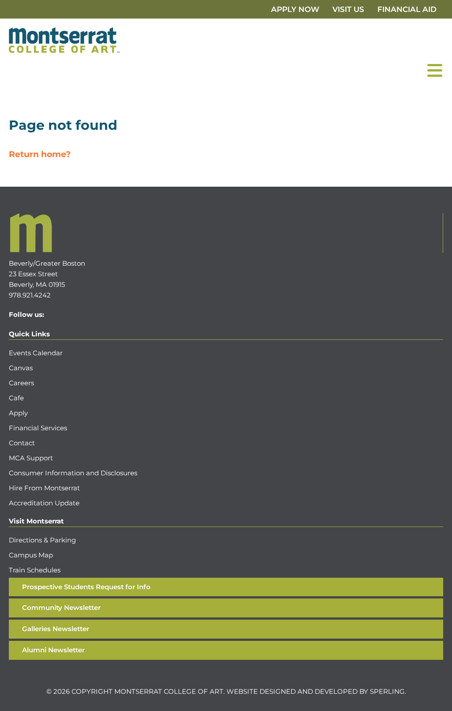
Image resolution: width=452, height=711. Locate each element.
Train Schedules (34, 570)
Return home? (40, 154)
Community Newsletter (61, 607)
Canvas (21, 368)
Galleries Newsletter (55, 628)
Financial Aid (407, 9)
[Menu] (434, 70)
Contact (22, 443)
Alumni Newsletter (53, 650)
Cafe (16, 398)
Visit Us (348, 9)
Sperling (387, 691)
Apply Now (295, 9)
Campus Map (31, 555)
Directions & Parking (42, 540)
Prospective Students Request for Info (86, 587)
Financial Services (38, 428)
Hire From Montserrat (44, 488)
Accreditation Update (44, 503)
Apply (18, 413)
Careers (21, 383)
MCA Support (31, 458)
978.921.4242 (30, 295)
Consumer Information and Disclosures (73, 473)
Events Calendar (36, 353)
